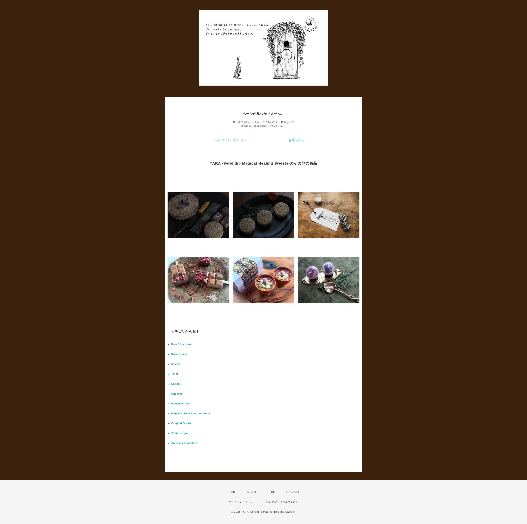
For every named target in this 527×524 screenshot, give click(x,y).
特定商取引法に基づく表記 (282, 502)
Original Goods (181, 423)
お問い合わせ (297, 140)
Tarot (174, 374)
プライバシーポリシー (242, 502)
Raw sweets (179, 354)
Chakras (177, 393)
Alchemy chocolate (184, 443)
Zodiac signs (180, 433)
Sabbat (176, 383)
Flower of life (180, 403)
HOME (232, 492)
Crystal (176, 364)
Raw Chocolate (181, 344)
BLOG (271, 492)
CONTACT (293, 492)
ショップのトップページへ (230, 140)
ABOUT (252, 492)
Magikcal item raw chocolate (190, 413)
